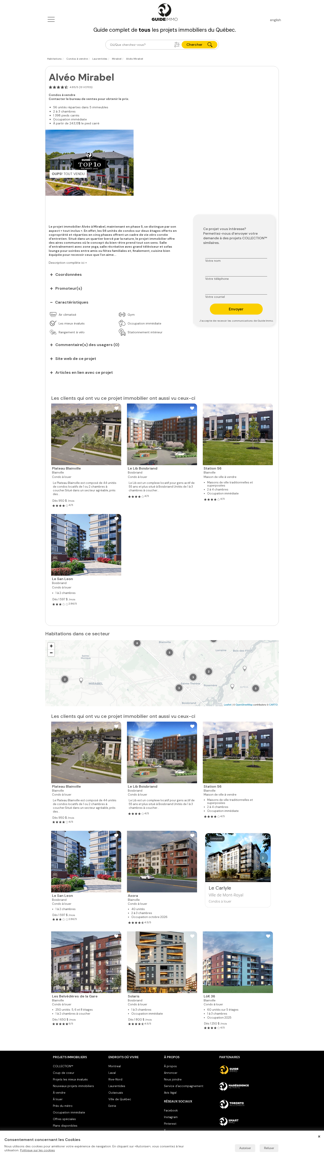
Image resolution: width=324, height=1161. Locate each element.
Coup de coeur (63, 1073)
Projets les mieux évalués (70, 1079)
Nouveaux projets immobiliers (73, 1086)
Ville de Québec (119, 1099)
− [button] (51, 653)
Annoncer (170, 1073)
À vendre (59, 1093)
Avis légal (170, 1093)
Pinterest (170, 1124)
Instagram (171, 1117)
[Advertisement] (115, 208)
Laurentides (116, 1086)
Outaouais (115, 1093)
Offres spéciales (64, 1119)
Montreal (114, 1066)
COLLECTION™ (63, 1066)
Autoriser (245, 1148)
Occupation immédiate (69, 1112)
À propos (170, 1066)
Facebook (171, 1110)
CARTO (273, 704)
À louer (58, 1099)
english (275, 20)
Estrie (112, 1106)
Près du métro (63, 1106)
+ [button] (51, 646)
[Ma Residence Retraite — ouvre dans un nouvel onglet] (245, 1087)
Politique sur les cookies (37, 1150)
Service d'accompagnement (183, 1086)
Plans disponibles (65, 1126)
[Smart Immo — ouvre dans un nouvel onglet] (245, 1121)
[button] (177, 44)
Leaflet (227, 704)
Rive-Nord (115, 1079)
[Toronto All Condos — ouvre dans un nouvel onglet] (245, 1104)
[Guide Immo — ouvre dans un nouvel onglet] (245, 1070)
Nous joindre (173, 1079)
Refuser (269, 1148)
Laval (112, 1073)
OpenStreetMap (244, 704)
